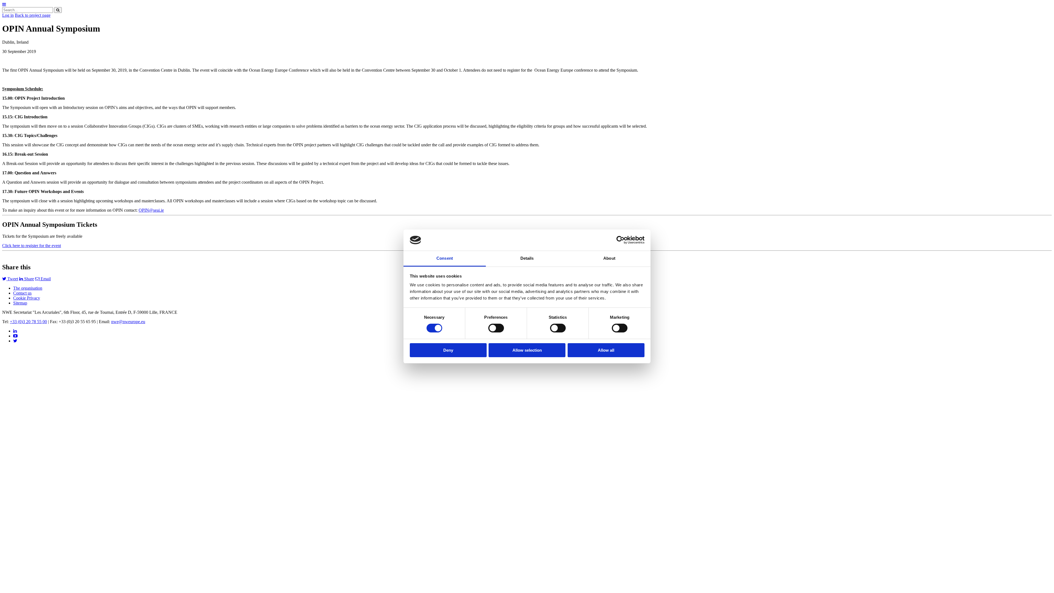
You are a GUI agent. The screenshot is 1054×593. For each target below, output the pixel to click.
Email (45, 278)
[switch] (496, 328)
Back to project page (33, 15)
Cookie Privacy (26, 298)
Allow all (606, 350)
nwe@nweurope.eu (128, 321)
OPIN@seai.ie (151, 210)
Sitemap (20, 303)
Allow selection (527, 350)
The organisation (27, 288)
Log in (8, 15)
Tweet (12, 278)
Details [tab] (527, 258)
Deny (448, 350)
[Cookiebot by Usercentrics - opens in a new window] (620, 240)
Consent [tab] (444, 258)
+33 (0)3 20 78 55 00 (28, 321)
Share (28, 278)
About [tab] (609, 258)
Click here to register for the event (31, 245)
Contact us (22, 293)
